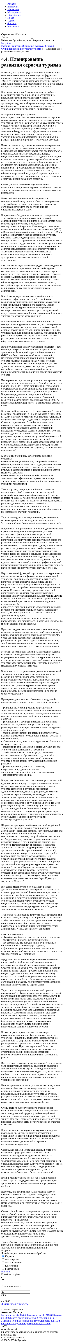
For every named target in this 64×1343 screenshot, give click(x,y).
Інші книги (13, 26)
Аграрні (11, 3)
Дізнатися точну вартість (14, 1304)
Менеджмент (14, 12)
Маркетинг (13, 9)
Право (10, 17)
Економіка (12, 6)
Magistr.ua (6, 43)
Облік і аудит (14, 15)
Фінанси (11, 23)
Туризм (11, 20)
